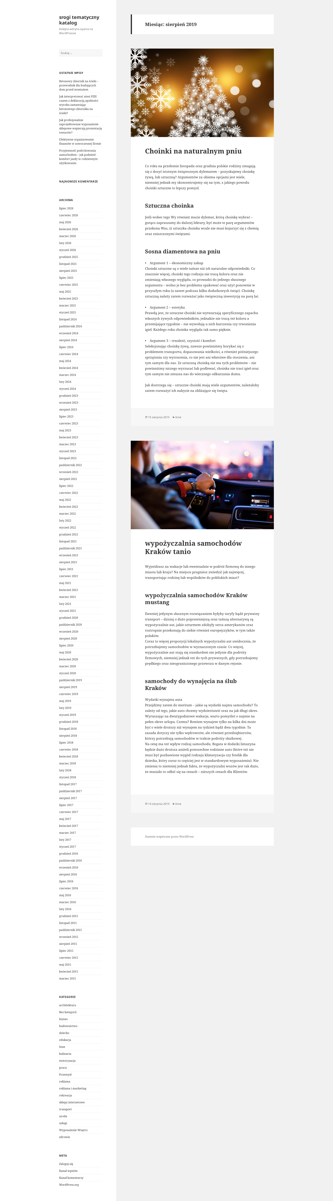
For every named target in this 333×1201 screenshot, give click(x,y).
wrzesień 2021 (68, 555)
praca (63, 1068)
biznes (63, 1019)
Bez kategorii (67, 1012)
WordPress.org (69, 1185)
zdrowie (64, 1137)
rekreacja (65, 1095)
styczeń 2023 (67, 451)
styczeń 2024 (67, 389)
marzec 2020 (67, 666)
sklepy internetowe (72, 1102)
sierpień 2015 (68, 944)
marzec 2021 (67, 597)
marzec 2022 (67, 514)
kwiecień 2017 (68, 826)
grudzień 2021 (68, 534)
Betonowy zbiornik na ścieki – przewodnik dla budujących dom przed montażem (78, 85)
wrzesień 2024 (68, 333)
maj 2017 (65, 819)
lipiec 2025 (66, 278)
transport (65, 1109)
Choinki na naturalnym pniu (193, 150)
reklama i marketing (72, 1088)
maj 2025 (65, 291)
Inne (62, 1047)
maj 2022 (65, 500)
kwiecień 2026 (68, 229)
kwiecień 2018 (68, 756)
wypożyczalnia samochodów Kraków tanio (193, 547)
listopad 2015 (68, 923)
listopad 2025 (68, 264)
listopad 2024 (68, 319)
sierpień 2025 (68, 271)
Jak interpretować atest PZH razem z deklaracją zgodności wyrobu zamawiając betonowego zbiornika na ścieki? (78, 105)
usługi (63, 1123)
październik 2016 (70, 860)
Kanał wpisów (68, 1171)
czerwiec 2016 (68, 888)
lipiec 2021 (66, 569)
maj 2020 (65, 652)
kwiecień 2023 (68, 437)
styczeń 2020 (67, 673)
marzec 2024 (67, 375)
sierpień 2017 (68, 798)
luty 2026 (65, 243)
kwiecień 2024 (68, 368)
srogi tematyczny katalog (79, 20)
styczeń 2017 (67, 847)
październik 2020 (70, 625)
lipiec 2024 (66, 347)
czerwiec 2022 (68, 493)
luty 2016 (65, 909)
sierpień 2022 (68, 479)
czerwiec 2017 (68, 812)
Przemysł (65, 1074)
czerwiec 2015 (68, 958)
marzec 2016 (67, 902)
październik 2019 (70, 680)
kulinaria (65, 1054)
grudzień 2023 (68, 396)
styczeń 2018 (67, 777)
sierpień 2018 (68, 736)
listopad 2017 (68, 784)
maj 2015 (65, 964)
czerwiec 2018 (68, 749)
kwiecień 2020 (68, 659)
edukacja (65, 1040)
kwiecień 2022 (68, 507)
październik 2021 (70, 548)
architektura (67, 1005)
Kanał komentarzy (71, 1178)
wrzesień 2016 (68, 867)
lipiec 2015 (66, 951)
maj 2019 (65, 701)
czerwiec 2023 (68, 423)
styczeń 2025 (67, 312)
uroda (63, 1116)
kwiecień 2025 (68, 298)
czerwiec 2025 (68, 285)
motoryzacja (67, 1061)
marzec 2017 (67, 833)
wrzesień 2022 (68, 472)
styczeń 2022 (67, 527)
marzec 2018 (67, 763)
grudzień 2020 (68, 618)
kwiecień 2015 (68, 971)
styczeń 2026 (67, 250)
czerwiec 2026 (68, 215)
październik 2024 (70, 326)
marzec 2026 (67, 236)
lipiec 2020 (66, 645)
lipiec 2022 (66, 486)
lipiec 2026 (66, 208)
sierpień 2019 (68, 687)
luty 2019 (65, 708)
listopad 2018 (68, 729)
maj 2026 (65, 222)
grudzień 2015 (68, 916)
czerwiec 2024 (68, 354)
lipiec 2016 (66, 881)
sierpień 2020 (68, 638)
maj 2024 (65, 361)
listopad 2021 (68, 541)
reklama (64, 1081)
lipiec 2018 (66, 742)
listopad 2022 (68, 458)
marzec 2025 (67, 305)
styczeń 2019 (67, 715)
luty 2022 (65, 520)
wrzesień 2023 (68, 402)
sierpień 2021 (68, 562)
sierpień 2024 (68, 340)
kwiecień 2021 (68, 590)
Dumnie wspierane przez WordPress (169, 836)
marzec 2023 (67, 444)
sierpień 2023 (68, 409)
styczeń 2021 (67, 611)
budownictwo (68, 1026)
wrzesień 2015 (68, 937)
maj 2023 (65, 430)
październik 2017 (70, 791)
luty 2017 (65, 840)
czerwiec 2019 (68, 694)
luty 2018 (65, 770)
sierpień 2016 (68, 874)
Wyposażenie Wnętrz (73, 1130)
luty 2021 (65, 604)
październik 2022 (70, 465)
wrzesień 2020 (68, 631)
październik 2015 (70, 930)
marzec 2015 (67, 978)
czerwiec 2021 (68, 576)
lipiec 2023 (66, 416)
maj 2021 (65, 583)
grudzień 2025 (68, 257)
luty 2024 (65, 382)
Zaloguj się (66, 1164)
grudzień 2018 (68, 722)
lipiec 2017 (66, 805)
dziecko (64, 1033)
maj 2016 (65, 895)
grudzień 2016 (68, 853)
